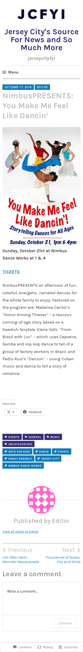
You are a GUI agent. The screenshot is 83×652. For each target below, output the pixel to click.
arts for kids (19, 451)
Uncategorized (20, 444)
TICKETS (10, 271)
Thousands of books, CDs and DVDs (63, 555)
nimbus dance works (25, 465)
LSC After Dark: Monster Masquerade (20, 555)
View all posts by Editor (20, 531)
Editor (42, 87)
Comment (65, 623)
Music (55, 437)
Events (13, 437)
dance (44, 451)
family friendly (20, 458)
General (35, 437)
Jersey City (50, 458)
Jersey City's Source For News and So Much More (42, 39)
